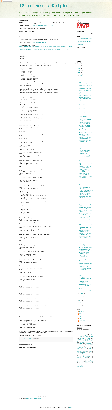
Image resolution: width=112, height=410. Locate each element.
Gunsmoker (88, 346)
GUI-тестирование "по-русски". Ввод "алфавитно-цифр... (85, 237)
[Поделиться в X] (36, 338)
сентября (81, 295)
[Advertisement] (46, 386)
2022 (79, 65)
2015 (79, 70)
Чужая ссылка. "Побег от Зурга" (85, 132)
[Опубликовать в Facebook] (37, 338)
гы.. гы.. (80, 288)
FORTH (80, 346)
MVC (84, 352)
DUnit (86, 341)
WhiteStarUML (79, 360)
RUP (87, 352)
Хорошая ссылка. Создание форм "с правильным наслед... (85, 285)
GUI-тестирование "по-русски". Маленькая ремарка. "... (85, 156)
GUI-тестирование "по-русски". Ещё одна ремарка (85, 234)
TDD (84, 348)
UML (87, 336)
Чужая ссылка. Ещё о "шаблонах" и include (84, 130)
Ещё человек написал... (84, 153)
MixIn (88, 339)
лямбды (90, 351)
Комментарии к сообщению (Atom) (33, 398)
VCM (90, 348)
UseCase (90, 358)
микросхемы (79, 352)
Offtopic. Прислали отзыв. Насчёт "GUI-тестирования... (85, 188)
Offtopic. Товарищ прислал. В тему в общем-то (85, 185)
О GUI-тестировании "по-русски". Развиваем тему (84, 242)
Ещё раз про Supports (83, 275)
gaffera (61, 407)
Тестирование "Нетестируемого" (85, 41)
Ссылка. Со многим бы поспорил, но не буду (84, 174)
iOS (82, 353)
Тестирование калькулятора (84, 42)
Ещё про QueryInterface (84, 266)
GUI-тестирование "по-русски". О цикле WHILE (85, 146)
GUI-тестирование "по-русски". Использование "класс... (85, 228)
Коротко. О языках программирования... (84, 117)
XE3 (92, 336)
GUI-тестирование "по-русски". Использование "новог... (85, 225)
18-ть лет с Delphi (43, 5)
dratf (83, 360)
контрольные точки (88, 362)
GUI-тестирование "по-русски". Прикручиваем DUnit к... (85, 77)
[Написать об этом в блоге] (35, 338)
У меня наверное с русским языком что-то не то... (85, 269)
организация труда (85, 338)
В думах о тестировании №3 (85, 93)
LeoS (80, 313)
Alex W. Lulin (81, 311)
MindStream (80, 44)
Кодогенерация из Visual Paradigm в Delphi (84, 256)
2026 (79, 63)
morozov (87, 360)
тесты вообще (81, 335)
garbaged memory (81, 344)
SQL (83, 358)
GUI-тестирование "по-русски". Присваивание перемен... (85, 138)
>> (58, 396)
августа (81, 296)
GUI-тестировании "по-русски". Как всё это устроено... (85, 167)
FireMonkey (88, 343)
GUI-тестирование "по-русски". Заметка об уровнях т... (85, 217)
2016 (79, 68)
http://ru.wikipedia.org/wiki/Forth (39, 42)
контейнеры (79, 349)
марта (80, 305)
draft (81, 337)
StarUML (78, 348)
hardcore (78, 353)
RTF (90, 357)
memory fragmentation (89, 353)
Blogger (70, 407)
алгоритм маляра (89, 355)
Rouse (90, 347)
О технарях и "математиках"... (85, 128)
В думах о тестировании (84, 100)
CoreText (86, 357)
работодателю (79, 357)
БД (83, 361)
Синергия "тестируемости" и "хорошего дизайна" (85, 151)
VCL (91, 335)
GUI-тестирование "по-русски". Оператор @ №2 (85, 141)
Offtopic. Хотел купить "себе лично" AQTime (85, 214)
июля (80, 298)
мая (80, 302)
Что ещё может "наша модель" (85, 247)
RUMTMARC (80, 339)
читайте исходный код (80, 366)
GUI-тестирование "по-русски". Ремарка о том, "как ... (85, 231)
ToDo (91, 352)
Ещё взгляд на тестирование (85, 88)
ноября (81, 75)
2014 (79, 72)
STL (86, 358)
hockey (82, 342)
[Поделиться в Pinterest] (39, 338)
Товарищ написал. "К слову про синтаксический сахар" (85, 182)
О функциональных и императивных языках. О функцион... (85, 278)
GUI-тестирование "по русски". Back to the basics (85, 102)
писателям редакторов (85, 356)
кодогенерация (80, 362)
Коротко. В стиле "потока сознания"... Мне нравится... (85, 126)
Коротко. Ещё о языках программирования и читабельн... (84, 106)
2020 (79, 66)
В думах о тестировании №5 (85, 90)
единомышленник (80, 351)
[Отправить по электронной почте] (34, 338)
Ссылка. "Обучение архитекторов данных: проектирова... (84, 170)
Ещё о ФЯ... (81, 271)
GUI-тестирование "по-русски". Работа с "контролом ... (85, 158)
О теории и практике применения (83, 282)
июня (80, 300)
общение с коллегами (82, 347)
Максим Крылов (82, 320)
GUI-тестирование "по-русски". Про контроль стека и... (85, 194)
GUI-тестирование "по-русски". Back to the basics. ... (85, 83)
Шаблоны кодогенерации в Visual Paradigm (84, 258)
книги (86, 351)
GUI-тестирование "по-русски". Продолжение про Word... (85, 164)
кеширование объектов (89, 361)
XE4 (92, 341)
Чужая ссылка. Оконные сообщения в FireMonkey (85, 98)
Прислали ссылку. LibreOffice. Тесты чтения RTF (85, 208)
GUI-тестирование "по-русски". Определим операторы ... (85, 123)
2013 (79, 73)
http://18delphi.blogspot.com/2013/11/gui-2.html (43, 25)
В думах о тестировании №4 (85, 91)
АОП (80, 361)
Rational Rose (79, 358)
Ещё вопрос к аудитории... (84, 148)
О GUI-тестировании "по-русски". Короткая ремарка (85, 239)
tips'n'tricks (79, 341)
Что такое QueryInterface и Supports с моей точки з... (85, 253)
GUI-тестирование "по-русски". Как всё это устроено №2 (85, 222)
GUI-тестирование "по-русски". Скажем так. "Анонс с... (85, 197)
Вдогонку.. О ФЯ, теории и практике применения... (84, 273)
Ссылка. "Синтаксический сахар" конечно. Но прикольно (86, 191)
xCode (88, 344)
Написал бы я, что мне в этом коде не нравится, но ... (85, 264)
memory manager (81, 355)
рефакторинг (79, 343)
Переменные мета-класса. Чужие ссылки (84, 161)
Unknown (81, 314)
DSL (92, 344)
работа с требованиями (88, 365)
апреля (81, 303)
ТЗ (89, 342)
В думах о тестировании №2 (85, 95)
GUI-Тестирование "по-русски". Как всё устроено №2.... (85, 177)
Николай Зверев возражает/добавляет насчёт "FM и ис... (85, 250)
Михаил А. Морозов (83, 321)
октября (81, 293)
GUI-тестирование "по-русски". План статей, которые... (85, 220)
